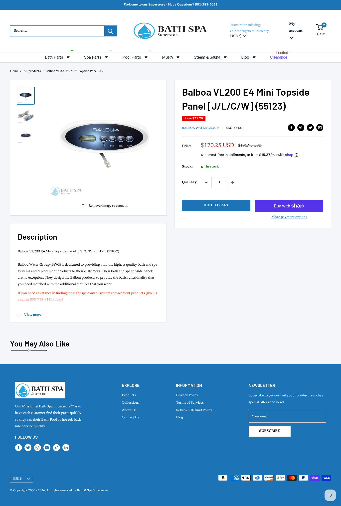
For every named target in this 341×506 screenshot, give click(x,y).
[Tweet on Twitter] (310, 127)
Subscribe (269, 431)
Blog (179, 417)
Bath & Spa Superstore (92, 490)
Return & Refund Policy (194, 410)
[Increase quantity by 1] (232, 182)
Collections (130, 403)
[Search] (110, 31)
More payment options (289, 217)
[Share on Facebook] (291, 127)
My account (296, 27)
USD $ (17, 478)
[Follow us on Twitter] (27, 447)
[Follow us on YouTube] (46, 447)
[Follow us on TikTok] (56, 447)
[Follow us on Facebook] (18, 447)
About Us (129, 410)
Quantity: (190, 182)
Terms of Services (190, 403)
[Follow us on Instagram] (37, 447)
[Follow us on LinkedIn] (65, 447)
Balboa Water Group (200, 128)
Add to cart (216, 205)
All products (32, 71)
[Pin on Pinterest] (300, 127)
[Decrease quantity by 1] (206, 182)
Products (129, 395)
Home (14, 71)
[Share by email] (319, 127)
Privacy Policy (187, 395)
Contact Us (130, 417)
